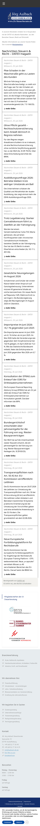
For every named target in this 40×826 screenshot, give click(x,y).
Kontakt (20, 806)
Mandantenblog (17, 44)
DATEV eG (21, 581)
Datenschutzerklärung (15, 801)
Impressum (27, 801)
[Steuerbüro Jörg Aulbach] (20, 23)
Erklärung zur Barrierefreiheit (14, 804)
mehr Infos (10, 108)
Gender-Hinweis (30, 804)
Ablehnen (19, 822)
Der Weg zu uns (10, 753)
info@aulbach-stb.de (12, 750)
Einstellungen (28, 816)
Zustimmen (7, 822)
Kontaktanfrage (10, 755)
